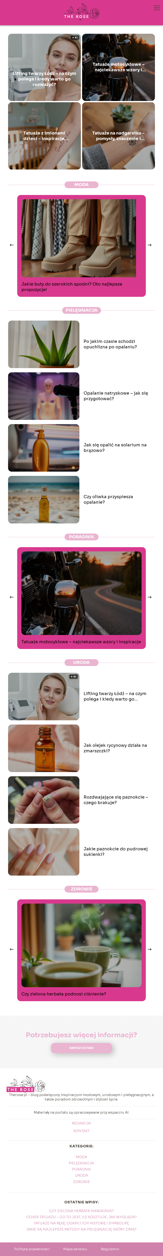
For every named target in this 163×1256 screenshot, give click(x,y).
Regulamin (110, 1249)
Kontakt (81, 1131)
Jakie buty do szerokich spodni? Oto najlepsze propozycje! (71, 287)
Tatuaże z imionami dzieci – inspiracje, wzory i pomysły (44, 136)
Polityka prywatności (32, 1249)
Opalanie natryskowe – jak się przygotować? (116, 396)
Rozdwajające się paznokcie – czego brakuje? (116, 800)
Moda (81, 184)
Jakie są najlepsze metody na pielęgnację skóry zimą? (81, 1229)
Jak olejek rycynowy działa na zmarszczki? (115, 748)
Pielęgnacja (82, 310)
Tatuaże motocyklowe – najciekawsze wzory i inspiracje (119, 67)
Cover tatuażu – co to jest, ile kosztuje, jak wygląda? (81, 1217)
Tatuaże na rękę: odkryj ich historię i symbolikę (81, 1223)
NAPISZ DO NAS (81, 1048)
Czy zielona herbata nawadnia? (81, 1211)
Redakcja (81, 1123)
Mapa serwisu (75, 1249)
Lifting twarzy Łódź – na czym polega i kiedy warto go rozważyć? (44, 79)
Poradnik (81, 537)
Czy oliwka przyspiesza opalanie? (108, 499)
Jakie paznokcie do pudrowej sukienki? (116, 851)
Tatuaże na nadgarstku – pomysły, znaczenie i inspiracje (118, 136)
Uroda (81, 662)
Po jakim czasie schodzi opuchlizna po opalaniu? (110, 344)
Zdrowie (81, 889)
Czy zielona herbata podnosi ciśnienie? (63, 994)
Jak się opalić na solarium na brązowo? (115, 447)
